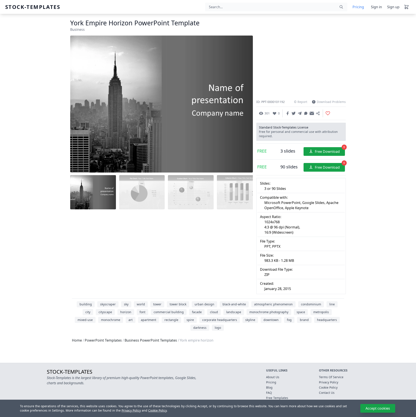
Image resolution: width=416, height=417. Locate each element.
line (332, 304)
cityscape (105, 312)
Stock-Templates (15, 6)
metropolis (321, 312)
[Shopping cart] (406, 7)
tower (157, 304)
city (87, 312)
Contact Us (327, 393)
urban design (204, 304)
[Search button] (341, 7)
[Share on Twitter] (293, 113)
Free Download (330, 150)
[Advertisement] (161, 245)
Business (77, 29)
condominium (311, 304)
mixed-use (85, 320)
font (142, 312)
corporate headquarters (219, 320)
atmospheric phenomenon (273, 304)
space (301, 312)
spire (190, 320)
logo (218, 328)
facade (197, 312)
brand (304, 320)
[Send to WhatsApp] (306, 113)
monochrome (110, 320)
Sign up (393, 7)
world (141, 304)
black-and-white (234, 304)
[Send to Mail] (312, 113)
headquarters (327, 320)
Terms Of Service (331, 377)
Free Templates (277, 398)
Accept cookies (378, 408)
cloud (214, 312)
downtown (271, 320)
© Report (300, 102)
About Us (272, 377)
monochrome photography (268, 312)
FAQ (269, 393)
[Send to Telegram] (299, 113)
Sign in (376, 7)
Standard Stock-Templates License (283, 127)
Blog (269, 387)
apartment (148, 320)
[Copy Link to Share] (318, 113)
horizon (125, 312)
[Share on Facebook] (287, 113)
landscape (233, 312)
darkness (199, 328)
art (130, 320)
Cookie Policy (157, 410)
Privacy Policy (131, 410)
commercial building (169, 312)
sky (126, 304)
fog (289, 320)
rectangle (171, 320)
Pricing (358, 7)
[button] (244, 104)
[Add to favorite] (328, 113)
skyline (250, 320)
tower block (178, 304)
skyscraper (108, 304)
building (86, 304)
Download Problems (331, 102)
